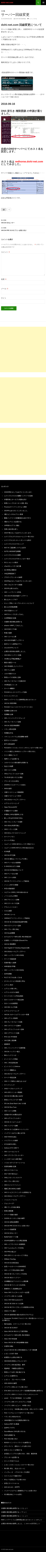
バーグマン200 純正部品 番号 (14, 1365)
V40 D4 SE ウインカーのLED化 (14, 1285)
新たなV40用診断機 (10, 607)
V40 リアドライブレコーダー (14, 1155)
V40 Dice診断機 (9, 933)
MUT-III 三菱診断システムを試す (15, 547)
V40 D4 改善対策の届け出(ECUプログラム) (18, 1314)
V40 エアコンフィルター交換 (14, 1029)
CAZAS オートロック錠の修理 (14, 1218)
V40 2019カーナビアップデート (15, 799)
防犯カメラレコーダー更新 (13, 1100)
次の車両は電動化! (10, 570)
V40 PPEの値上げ (10, 1252)
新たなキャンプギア (11, 599)
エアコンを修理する (11, 1376)
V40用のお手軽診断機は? (12, 659)
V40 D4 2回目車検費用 (11, 725)
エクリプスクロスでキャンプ (14, 544)
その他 (3, 11)
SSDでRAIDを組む (10, 1137)
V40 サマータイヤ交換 (11, 903)
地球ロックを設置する (11, 759)
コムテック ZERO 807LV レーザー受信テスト (19, 844)
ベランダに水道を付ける (12, 1416)
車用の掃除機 (8, 1211)
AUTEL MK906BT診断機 (12, 551)
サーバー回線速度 (10, 959)
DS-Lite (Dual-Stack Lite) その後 (15, 1103)
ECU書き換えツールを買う (13, 1494)
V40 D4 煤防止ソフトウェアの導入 (16, 859)
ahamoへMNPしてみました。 (14, 625)
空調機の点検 (8, 714)
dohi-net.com (7, 2)
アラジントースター (11, 907)
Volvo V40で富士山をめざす (13, 1300)
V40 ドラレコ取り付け (11, 1181)
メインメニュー (43, 2)
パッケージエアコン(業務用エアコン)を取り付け (20, 1491)
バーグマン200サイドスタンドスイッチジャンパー (21, 1394)
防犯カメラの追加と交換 (12, 677)
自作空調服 (8, 974)
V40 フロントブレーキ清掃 (13, 822)
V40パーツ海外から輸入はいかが (15, 1081)
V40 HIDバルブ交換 (10, 1007)
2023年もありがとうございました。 (16, 510)
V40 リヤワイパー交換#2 (12, 1025)
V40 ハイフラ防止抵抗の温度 (14, 1270)
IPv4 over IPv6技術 (10, 1037)
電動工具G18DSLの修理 (12, 1189)
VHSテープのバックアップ (13, 1088)
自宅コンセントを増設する (13, 1450)
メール (4, 289)
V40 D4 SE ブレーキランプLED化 (15, 1274)
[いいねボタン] (3, 209)
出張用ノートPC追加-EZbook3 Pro (16, 940)
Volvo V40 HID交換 (10, 1339)
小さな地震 (8, 911)
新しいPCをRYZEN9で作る (13, 818)
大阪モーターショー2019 (12, 796)
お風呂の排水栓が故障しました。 (15, 651)
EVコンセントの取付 (11, 562)
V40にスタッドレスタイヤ (13, 1177)
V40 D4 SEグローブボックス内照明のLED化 (19, 1307)
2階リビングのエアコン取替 (13, 514)
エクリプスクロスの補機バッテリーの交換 (18, 496)
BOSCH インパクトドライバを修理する (17, 1442)
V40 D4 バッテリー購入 (12, 1051)
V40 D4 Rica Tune (10, 1107)
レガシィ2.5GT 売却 (11, 1353)
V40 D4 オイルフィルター (13, 1122)
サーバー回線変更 (10, 1229)
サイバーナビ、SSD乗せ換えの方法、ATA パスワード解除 (23, 1409)
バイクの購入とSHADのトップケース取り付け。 (20, 751)
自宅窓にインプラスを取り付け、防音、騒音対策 (20, 1453)
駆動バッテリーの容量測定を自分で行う (17, 518)
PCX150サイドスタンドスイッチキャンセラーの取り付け (23, 748)
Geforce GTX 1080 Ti (11, 1148)
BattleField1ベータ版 (11, 1237)
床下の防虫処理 (9, 744)
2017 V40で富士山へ (11, 1174)
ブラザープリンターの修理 (13, 577)
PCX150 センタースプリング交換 (15, 692)
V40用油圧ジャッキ (10, 685)
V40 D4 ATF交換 (9, 855)
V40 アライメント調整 (11, 899)
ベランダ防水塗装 (10, 729)
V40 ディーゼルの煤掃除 (12, 862)
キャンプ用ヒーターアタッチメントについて (19, 603)
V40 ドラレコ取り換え (11, 929)
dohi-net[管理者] (20, 18)
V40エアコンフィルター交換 (13, 774)
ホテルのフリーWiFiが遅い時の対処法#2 (17, 937)
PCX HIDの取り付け (11, 1439)
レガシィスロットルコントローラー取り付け (19, 1465)
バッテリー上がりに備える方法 (14, 1133)
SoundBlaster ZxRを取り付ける (14, 1431)
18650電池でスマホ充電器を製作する (16, 1420)
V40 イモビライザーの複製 (13, 585)
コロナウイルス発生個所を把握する (16, 762)
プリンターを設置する (11, 1457)
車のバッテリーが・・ (11, 1055)
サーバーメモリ (9, 837)
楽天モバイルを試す (11, 740)
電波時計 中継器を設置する (14, 1368)
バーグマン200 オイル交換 (13, 1296)
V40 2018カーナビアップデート (15, 951)
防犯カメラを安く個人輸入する (14, 1372)
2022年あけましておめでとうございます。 (18, 581)
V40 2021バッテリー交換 (12, 655)
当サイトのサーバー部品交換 (14, 1000)
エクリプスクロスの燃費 (12, 555)
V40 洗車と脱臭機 (10, 1040)
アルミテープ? (9, 1203)
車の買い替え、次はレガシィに (14, 1468)
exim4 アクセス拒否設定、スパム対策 (17, 1398)
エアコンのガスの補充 (11, 992)
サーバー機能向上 (10, 1070)
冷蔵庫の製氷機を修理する (13, 622)
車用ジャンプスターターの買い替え (16, 503)
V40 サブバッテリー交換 (12, 925)
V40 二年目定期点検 (11, 1063)
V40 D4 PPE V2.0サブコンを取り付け (13, 229)
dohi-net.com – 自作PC (12, 1487)
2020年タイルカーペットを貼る (15, 785)
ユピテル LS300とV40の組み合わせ (16, 892)
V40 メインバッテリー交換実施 (14, 1048)
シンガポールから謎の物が (13, 1159)
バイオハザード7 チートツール (14, 1163)
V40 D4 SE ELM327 (11, 1328)
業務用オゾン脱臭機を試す (13, 1289)
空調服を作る (8, 733)
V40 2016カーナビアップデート (15, 1196)
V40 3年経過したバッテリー (13, 666)
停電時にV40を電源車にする (13, 814)
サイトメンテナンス (11, 696)
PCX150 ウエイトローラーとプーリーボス (18, 707)
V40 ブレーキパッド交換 (12, 722)
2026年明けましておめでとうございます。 (18, 492)
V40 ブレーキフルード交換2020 (15, 681)
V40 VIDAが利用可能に (12, 825)
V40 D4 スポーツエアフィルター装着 (16, 1014)
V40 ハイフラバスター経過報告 (14, 1244)
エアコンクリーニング (11, 803)
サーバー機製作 (9, 688)
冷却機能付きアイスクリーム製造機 (16, 1281)
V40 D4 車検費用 (10, 944)
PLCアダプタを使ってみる (13, 977)
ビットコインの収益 (11, 1059)
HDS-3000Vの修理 (10, 1383)
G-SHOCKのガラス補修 (12, 866)
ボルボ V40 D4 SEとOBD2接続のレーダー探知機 (20, 1350)
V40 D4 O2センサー (8, 221)
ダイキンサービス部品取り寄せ (14, 981)
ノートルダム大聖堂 (11, 896)
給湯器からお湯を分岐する (13, 1357)
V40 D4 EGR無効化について (13, 870)
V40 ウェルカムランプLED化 (14, 1248)
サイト (3, 298)
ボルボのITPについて (11, 648)
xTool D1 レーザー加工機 (12, 566)
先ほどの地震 (8, 766)
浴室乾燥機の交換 (10, 1166)
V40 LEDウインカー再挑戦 (13, 1092)
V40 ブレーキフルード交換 (13, 1022)
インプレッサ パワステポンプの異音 (17, 1472)
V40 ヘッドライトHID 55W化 (14, 970)
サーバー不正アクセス (11, 1461)
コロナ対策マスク (10, 673)
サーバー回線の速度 (11, 1214)
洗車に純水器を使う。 (11, 529)
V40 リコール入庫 (10, 636)
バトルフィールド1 (10, 1200)
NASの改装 (8, 788)
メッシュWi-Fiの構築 (11, 885)
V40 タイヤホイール (11, 1170)
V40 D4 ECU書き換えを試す (13, 1096)
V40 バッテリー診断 (11, 1126)
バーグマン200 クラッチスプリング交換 (17, 1402)
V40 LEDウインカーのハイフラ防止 (16, 1255)
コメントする (33, 18)
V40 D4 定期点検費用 (11, 1222)
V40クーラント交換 (10, 829)
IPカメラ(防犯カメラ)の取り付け (15, 1479)
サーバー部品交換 (10, 1077)
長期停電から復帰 (10, 962)
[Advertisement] (23, 349)
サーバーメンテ (9, 1085)
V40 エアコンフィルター (12, 1118)
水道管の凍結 (8, 1346)
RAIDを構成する (9, 1435)
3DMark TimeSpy (10, 1259)
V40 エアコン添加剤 (11, 1018)
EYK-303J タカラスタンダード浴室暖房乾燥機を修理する (23, 1391)
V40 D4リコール (9, 914)
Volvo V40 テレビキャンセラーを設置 (16, 1292)
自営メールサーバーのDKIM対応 (15, 1266)
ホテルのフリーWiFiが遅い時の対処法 (17, 1335)
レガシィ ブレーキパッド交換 (14, 1379)
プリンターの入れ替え (11, 781)
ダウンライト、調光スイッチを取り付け (17, 1446)
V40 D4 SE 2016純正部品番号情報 (15, 922)
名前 (4, 279)
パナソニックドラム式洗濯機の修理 (16, 736)
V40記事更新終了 (10, 573)
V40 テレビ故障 (9, 670)
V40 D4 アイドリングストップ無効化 (16, 881)
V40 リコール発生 (10, 877)
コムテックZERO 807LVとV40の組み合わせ (19, 848)
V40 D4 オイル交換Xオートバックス (16, 1129)
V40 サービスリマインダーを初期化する (17, 1192)
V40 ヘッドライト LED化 (12, 592)
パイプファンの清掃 (11, 1140)
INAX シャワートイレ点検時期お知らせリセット (20, 699)
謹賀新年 (7, 1044)
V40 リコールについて (11, 1151)
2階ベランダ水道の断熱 (12, 1207)
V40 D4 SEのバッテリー (12, 1277)
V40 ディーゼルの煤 (11, 874)
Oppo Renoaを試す (10, 807)
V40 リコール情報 (10, 770)
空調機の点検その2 (10, 711)
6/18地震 (7, 851)
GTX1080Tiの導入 (10, 1144)
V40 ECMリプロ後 (10, 629)
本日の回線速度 (9, 888)
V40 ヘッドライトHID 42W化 (14, 955)
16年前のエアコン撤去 (11, 525)
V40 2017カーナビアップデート (15, 1074)
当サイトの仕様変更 (11, 1003)
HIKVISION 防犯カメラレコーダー (15, 1361)
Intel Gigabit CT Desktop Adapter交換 (16, 948)
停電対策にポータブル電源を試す (15, 499)
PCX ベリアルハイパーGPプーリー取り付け (19, 1413)
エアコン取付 (8, 985)
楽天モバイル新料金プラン (13, 644)
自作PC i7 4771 (9, 1428)
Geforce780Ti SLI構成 (11, 1424)
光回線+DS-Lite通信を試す (13, 1114)
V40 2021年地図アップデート (14, 640)
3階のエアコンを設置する (13, 522)
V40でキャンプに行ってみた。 (14, 614)
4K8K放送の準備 (9, 966)
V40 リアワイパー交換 (11, 1033)
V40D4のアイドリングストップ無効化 (17, 918)
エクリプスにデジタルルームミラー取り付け (19, 536)
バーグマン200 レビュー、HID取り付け (17, 1405)
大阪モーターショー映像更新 (14, 792)
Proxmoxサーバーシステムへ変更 (15, 507)
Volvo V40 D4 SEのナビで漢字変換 (16, 1331)
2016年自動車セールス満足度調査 (15, 1240)
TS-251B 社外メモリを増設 (13, 777)
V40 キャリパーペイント (12, 1185)
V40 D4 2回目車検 (10, 703)
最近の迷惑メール (10, 662)
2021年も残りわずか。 (12, 588)
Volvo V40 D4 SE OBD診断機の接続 (16, 1342)
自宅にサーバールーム (11, 1483)
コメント (5, 252)
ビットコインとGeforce (12, 1066)
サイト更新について (11, 755)
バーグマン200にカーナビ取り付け (16, 1387)
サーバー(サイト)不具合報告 (13, 996)
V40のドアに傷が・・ (11, 1311)
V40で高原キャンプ (10, 610)
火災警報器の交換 (10, 618)
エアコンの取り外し (11, 988)
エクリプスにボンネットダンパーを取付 (17, 540)
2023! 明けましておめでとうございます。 (18, 533)
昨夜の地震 (8, 633)
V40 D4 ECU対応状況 (11, 1263)
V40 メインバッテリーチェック (14, 718)
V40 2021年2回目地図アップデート (16, 596)
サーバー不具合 (9, 840)
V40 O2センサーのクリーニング (15, 833)
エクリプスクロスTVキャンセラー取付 (17, 559)
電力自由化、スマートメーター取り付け (17, 1324)
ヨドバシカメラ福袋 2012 (13, 1476)
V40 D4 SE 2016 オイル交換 (13, 1303)
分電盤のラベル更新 (11, 811)
